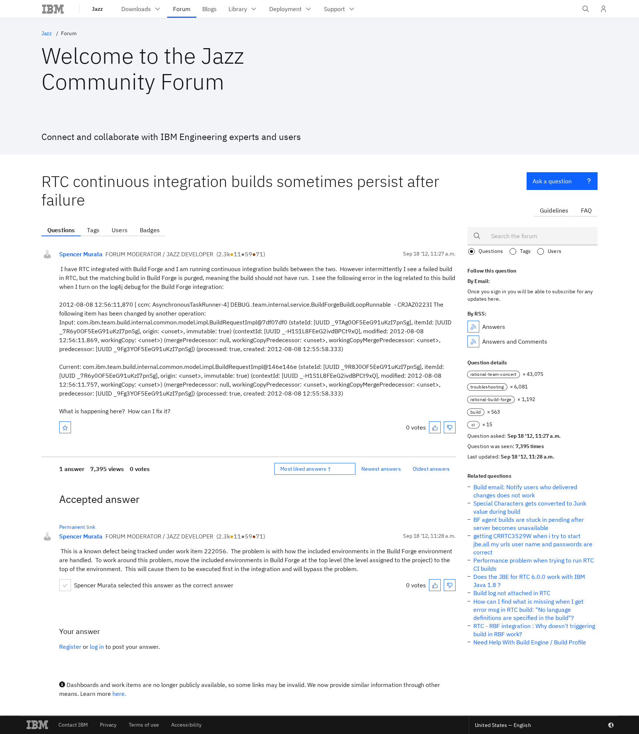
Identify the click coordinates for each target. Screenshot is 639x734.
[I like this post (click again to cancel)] (435, 427)
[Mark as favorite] (65, 427)
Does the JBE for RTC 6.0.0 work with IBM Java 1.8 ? (529, 580)
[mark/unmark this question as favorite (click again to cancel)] (65, 427)
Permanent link (77, 527)
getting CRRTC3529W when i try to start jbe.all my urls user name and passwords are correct (532, 544)
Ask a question (552, 181)
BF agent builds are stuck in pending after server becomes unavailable (528, 523)
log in (97, 646)
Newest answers (381, 469)
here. (119, 693)
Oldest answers (431, 469)
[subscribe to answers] (473, 327)
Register (70, 646)
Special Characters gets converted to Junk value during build (529, 507)
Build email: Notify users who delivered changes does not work (525, 491)
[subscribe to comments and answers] (473, 341)
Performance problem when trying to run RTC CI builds (533, 564)
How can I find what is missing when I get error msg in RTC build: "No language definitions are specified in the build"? (528, 609)
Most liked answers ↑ (305, 469)
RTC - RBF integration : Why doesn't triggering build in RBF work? (534, 630)
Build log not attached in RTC (511, 593)
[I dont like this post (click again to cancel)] (450, 427)
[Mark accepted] (65, 585)
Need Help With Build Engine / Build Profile (529, 642)
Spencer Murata (80, 254)
